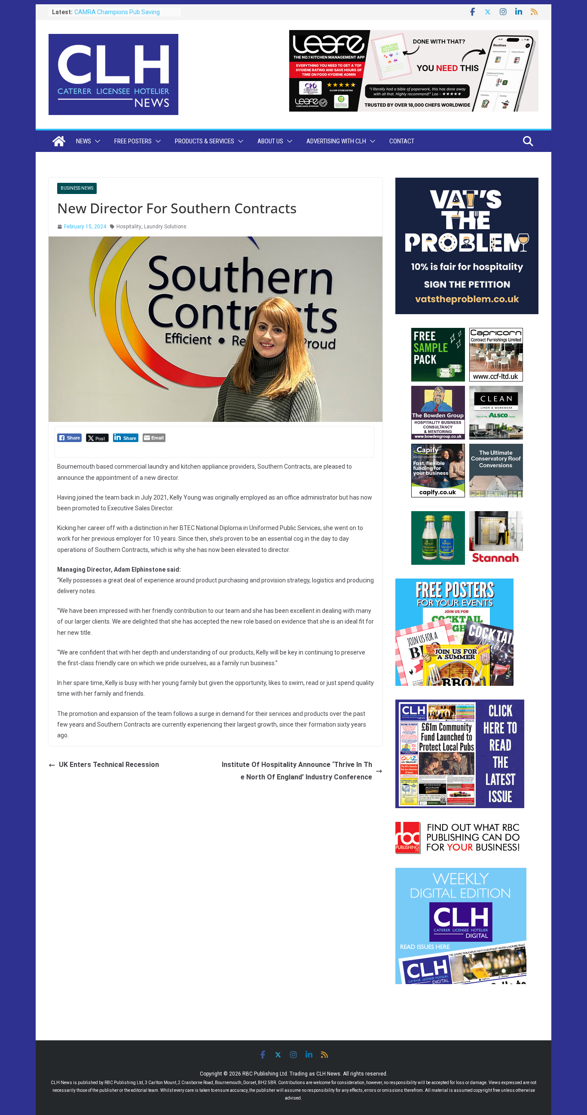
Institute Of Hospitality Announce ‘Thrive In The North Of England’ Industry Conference (297, 771)
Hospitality (128, 227)
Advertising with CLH (336, 141)
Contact (401, 141)
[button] (96, 141)
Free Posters (133, 141)
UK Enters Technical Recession (109, 765)
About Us (270, 141)
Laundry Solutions (165, 227)
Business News (77, 188)
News (83, 141)
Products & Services (204, 141)
